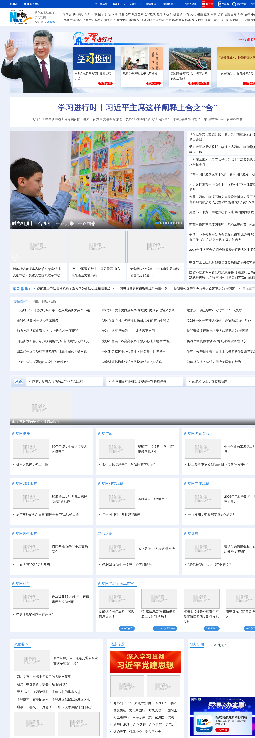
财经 (108, 14)
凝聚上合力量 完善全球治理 (102, 119)
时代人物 (154, 710)
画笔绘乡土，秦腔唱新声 (209, 381)
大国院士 (170, 710)
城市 (162, 20)
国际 (101, 14)
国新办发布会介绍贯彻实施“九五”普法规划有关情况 (53, 341)
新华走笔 (155, 724)
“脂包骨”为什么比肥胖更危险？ (210, 564)
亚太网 (234, 20)
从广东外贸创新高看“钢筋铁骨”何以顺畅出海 (47, 514)
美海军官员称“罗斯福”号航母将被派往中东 (216, 341)
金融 (66, 20)
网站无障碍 (191, 4)
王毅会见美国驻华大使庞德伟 (37, 320)
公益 (214, 20)
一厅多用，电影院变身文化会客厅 (212, 514)
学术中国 (122, 20)
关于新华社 (101, 4)
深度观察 (21, 644)
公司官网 (40, 17)
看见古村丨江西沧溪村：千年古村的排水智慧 (48, 691)
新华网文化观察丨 (143, 268)
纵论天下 (119, 731)
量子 (179, 14)
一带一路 (223, 20)
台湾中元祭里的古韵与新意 (52, 676)
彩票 (188, 20)
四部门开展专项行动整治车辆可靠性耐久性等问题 (52, 351)
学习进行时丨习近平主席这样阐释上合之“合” (137, 107)
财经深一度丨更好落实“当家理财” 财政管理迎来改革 (138, 310)
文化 (193, 14)
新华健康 (191, 533)
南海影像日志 (142, 717)
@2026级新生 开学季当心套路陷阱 (127, 564)
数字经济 (110, 20)
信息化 (99, 20)
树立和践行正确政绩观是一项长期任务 (139, 381)
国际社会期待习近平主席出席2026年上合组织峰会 (207, 119)
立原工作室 (212, 628)
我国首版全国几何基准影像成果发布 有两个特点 (136, 320)
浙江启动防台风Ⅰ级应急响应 (220, 239)
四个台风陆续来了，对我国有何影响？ (129, 464)
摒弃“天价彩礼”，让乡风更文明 (133, 330)
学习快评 (105, 83)
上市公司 (244, 20)
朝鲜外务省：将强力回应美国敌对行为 (214, 361)
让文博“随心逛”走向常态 (33, 564)
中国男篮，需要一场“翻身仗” (46, 684)
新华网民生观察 (24, 533)
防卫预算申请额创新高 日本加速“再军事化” (218, 464)
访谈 (220, 14)
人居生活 (88, 20)
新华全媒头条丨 (64, 658)
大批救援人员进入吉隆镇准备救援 (37, 275)
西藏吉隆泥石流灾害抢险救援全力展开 (226, 196)
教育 (159, 14)
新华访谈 (105, 433)
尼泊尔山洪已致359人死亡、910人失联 (214, 310)
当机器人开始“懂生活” (153, 498)
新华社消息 (121, 724)
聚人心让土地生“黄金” (155, 341)
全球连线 (150, 14)
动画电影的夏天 (141, 275)
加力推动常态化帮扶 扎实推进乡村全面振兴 (47, 330)
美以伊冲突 (153, 731)
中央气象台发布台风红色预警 (219, 234)
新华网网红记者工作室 (116, 583)
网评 (114, 14)
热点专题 (117, 644)
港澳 (121, 14)
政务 (240, 14)
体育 (186, 14)
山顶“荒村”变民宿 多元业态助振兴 (35, 421)
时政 (87, 14)
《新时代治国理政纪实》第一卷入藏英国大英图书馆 (53, 310)
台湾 (128, 14)
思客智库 (137, 14)
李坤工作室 (127, 628)
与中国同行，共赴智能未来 (121, 514)
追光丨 (21, 684)
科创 (173, 14)
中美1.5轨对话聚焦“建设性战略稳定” (42, 361)
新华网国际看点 (196, 433)
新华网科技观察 (110, 483)
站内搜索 (241, 4)
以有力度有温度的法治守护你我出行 (57, 381)
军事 (213, 14)
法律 (247, 14)
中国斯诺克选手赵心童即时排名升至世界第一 (134, 351)
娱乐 (194, 20)
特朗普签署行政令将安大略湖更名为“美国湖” (205, 288)
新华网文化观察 (196, 483)
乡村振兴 (134, 20)
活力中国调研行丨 (84, 268)
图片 (233, 14)
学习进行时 (70, 14)
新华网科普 (21, 583)
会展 (181, 20)
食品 (79, 20)
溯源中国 (152, 20)
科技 (166, 14)
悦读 (207, 20)
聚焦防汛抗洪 (164, 717)
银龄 (143, 20)
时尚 (201, 20)
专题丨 (194, 196)
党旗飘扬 (119, 710)
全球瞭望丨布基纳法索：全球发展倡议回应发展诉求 (53, 699)
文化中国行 (137, 710)
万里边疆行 (121, 717)
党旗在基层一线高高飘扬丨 (121, 341)
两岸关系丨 (25, 676)
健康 (207, 14)
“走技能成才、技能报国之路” (237, 73)
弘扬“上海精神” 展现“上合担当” (147, 119)
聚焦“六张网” (143, 703)
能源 (175, 20)
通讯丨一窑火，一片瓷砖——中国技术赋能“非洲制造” (54, 707)
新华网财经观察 (24, 483)
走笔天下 (171, 724)
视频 (227, 14)
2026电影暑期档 (167, 268)
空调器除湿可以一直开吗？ (35, 614)
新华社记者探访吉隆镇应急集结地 (37, 268)
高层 (81, 14)
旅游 (168, 20)
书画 (200, 14)
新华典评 (139, 724)
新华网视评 (21, 433)
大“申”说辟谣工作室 (165, 628)
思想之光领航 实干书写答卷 (140, 73)
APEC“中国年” (166, 703)
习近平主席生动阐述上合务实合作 (56, 119)
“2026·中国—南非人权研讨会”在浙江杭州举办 (219, 320)
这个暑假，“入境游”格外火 (156, 548)
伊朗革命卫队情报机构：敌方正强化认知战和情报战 (73, 288)
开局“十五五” (122, 703)
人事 (94, 14)
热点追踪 (105, 533)
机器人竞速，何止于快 (32, 464)
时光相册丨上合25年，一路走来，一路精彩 (54, 223)
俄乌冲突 (135, 731)
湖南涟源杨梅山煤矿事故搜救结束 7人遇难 (132, 361)
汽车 (73, 20)
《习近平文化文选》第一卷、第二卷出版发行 (221, 134)
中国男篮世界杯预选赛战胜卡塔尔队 (142, 288)
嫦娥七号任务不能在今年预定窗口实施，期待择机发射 (201, 616)
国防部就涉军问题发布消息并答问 (213, 272)
